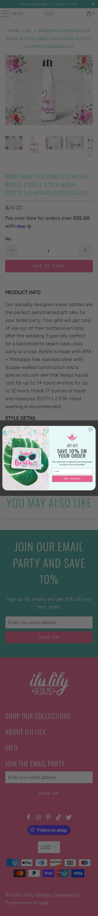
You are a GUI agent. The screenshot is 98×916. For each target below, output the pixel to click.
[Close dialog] (90, 429)
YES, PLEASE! (72, 479)
